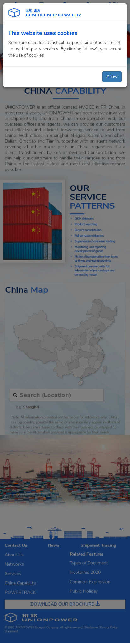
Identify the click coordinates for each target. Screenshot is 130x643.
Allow (112, 77)
